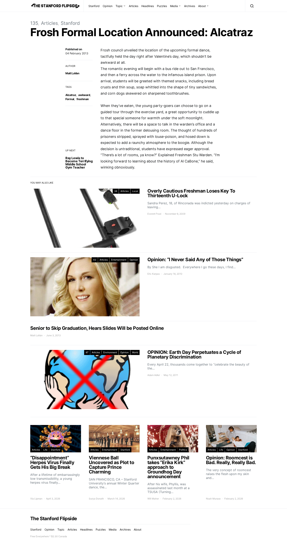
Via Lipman (36, 498)
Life (45, 449)
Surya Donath (96, 498)
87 (87, 352)
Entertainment (118, 259)
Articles (133, 6)
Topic (119, 6)
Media (174, 6)
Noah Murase (213, 498)
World (135, 352)
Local (135, 191)
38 (115, 191)
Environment (110, 352)
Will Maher (153, 498)
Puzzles (162, 6)
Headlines (147, 6)
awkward (84, 95)
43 (94, 259)
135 (34, 23)
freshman (83, 99)
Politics (183, 449)
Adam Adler (153, 375)
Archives (189, 6)
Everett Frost (154, 213)
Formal (69, 99)
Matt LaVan (72, 73)
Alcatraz (70, 95)
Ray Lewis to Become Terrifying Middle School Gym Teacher (79, 162)
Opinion (107, 6)
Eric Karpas (153, 273)
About (202, 6)
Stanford (94, 6)
